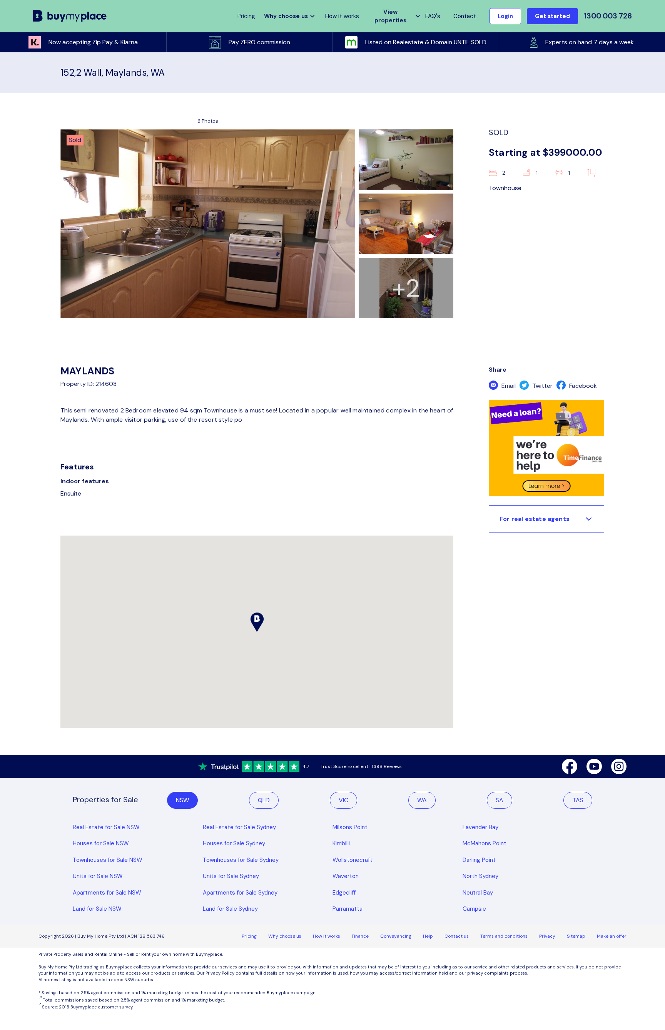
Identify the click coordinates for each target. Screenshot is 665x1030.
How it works (342, 16)
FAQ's (432, 16)
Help (428, 936)
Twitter (542, 386)
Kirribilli (341, 843)
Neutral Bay (478, 892)
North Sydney (480, 876)
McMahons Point (484, 843)
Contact (464, 16)
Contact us (456, 936)
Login (505, 16)
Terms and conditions (504, 936)
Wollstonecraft (352, 860)
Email (508, 386)
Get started (552, 16)
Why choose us (284, 936)
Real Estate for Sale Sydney (239, 827)
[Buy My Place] (70, 16)
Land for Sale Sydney (230, 909)
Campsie (474, 909)
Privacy (547, 936)
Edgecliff (344, 892)
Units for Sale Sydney (231, 876)
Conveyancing (395, 936)
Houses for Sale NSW (101, 843)
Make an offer (612, 936)
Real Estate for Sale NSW (106, 827)
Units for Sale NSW (98, 876)
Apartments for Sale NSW (107, 892)
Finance (360, 936)
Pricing (249, 936)
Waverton (345, 876)
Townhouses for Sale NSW (107, 860)
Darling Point (479, 860)
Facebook (582, 386)
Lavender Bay (480, 827)
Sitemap (576, 936)
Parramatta (347, 909)
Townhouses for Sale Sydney (241, 860)
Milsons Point (350, 827)
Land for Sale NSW (97, 909)
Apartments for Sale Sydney (240, 892)
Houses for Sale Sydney (234, 843)
